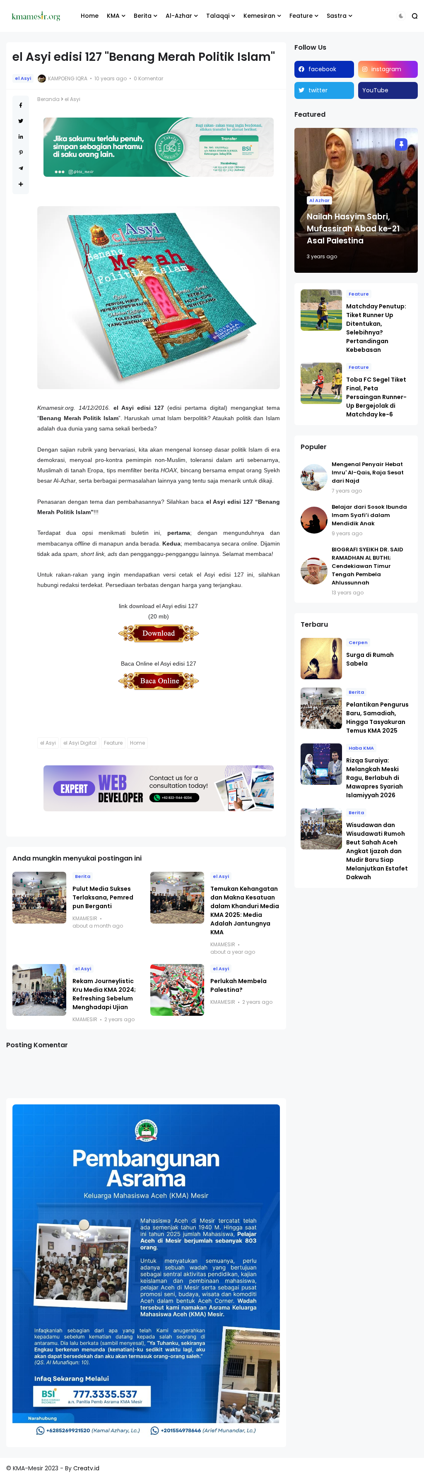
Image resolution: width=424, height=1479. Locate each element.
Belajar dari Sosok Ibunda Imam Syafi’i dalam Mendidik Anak (369, 515)
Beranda (48, 99)
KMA (113, 16)
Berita (143, 16)
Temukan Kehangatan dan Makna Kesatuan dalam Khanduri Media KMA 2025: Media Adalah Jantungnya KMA (244, 910)
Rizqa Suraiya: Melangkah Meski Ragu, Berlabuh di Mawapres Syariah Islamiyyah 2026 (374, 777)
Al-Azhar (179, 16)
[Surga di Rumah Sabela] (321, 658)
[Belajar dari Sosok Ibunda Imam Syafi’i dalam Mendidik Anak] (314, 520)
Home (90, 16)
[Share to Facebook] (20, 105)
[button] (401, 16)
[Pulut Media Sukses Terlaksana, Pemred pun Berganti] (39, 897)
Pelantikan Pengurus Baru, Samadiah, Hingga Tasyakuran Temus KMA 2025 (377, 717)
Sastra (337, 16)
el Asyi (23, 78)
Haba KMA (361, 748)
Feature (301, 16)
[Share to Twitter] (20, 121)
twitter (318, 90)
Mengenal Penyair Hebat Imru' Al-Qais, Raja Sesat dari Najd (368, 472)
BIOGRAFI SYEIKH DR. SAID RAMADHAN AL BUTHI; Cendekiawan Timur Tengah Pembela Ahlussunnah (367, 566)
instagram (386, 69)
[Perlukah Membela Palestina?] (177, 990)
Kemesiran (259, 16)
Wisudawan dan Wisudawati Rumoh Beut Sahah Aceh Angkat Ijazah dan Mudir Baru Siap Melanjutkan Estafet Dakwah (377, 851)
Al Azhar (319, 200)
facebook (322, 69)
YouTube (375, 90)
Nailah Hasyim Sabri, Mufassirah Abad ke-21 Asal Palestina (353, 228)
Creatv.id (86, 1468)
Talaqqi (217, 16)
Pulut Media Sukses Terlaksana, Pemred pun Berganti (102, 897)
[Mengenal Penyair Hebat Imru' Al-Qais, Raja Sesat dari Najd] (314, 477)
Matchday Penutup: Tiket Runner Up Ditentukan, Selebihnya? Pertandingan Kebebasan (376, 328)
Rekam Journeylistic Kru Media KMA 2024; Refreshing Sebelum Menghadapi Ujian (104, 994)
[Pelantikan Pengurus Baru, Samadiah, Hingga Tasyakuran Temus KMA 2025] (321, 708)
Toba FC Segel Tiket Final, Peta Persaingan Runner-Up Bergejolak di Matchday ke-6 (376, 396)
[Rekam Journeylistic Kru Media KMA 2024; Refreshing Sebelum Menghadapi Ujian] (39, 990)
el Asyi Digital (79, 742)
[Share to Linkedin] (21, 136)
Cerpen (358, 642)
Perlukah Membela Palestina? (238, 985)
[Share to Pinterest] (21, 152)
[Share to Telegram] (21, 168)
